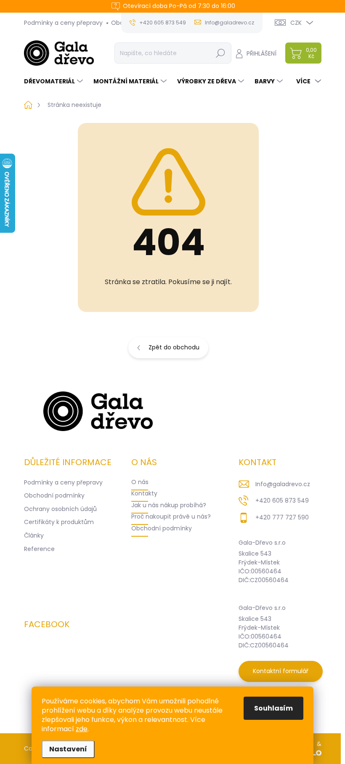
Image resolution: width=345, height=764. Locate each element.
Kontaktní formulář (280, 671)
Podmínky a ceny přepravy (63, 23)
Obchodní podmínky (54, 495)
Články (34, 535)
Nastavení (68, 749)
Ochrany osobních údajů (60, 509)
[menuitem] (54, 81)
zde (82, 729)
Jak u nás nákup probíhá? (168, 505)
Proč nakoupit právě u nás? (171, 516)
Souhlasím (273, 708)
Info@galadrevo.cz (282, 484)
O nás (140, 482)
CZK (296, 23)
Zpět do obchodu (174, 347)
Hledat (220, 53)
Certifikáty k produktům (59, 522)
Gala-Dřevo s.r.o (262, 542)
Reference (39, 549)
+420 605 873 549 (282, 500)
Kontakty (144, 493)
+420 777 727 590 (282, 517)
